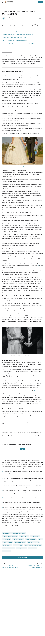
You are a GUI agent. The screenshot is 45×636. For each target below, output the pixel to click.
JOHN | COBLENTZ (21, 548)
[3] (4, 209)
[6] (38, 265)
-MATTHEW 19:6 (35, 536)
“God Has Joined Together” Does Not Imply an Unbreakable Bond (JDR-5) (18, 43)
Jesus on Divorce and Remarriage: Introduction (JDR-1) (14, 31)
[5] (19, 231)
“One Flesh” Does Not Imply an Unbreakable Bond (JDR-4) (15, 40)
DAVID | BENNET (24, 536)
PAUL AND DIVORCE (31, 539)
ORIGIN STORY (6, 539)
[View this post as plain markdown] (40, 18)
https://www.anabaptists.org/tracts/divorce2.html (13, 475)
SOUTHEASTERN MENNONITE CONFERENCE (14, 533)
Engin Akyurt (22, 166)
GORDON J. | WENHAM (8, 548)
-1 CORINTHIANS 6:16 (33, 542)
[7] (30, 274)
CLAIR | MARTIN (7, 545)
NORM (40, 539)
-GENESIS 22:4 (32, 548)
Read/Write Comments (22, 557)
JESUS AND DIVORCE (20, 542)
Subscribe (40, 2)
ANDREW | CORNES (18, 539)
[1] (25, 181)
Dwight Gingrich (9, 17)
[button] (3, 2)
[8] (34, 390)
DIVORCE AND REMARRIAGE (10, 536)
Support (22, 449)
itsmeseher (23, 355)
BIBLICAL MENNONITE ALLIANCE (33, 545)
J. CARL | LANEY (6, 551)
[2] (24, 197)
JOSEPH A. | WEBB (7, 542)
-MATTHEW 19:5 (18, 545)
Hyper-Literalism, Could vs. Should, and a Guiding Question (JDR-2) (17, 34)
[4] (17, 217)
